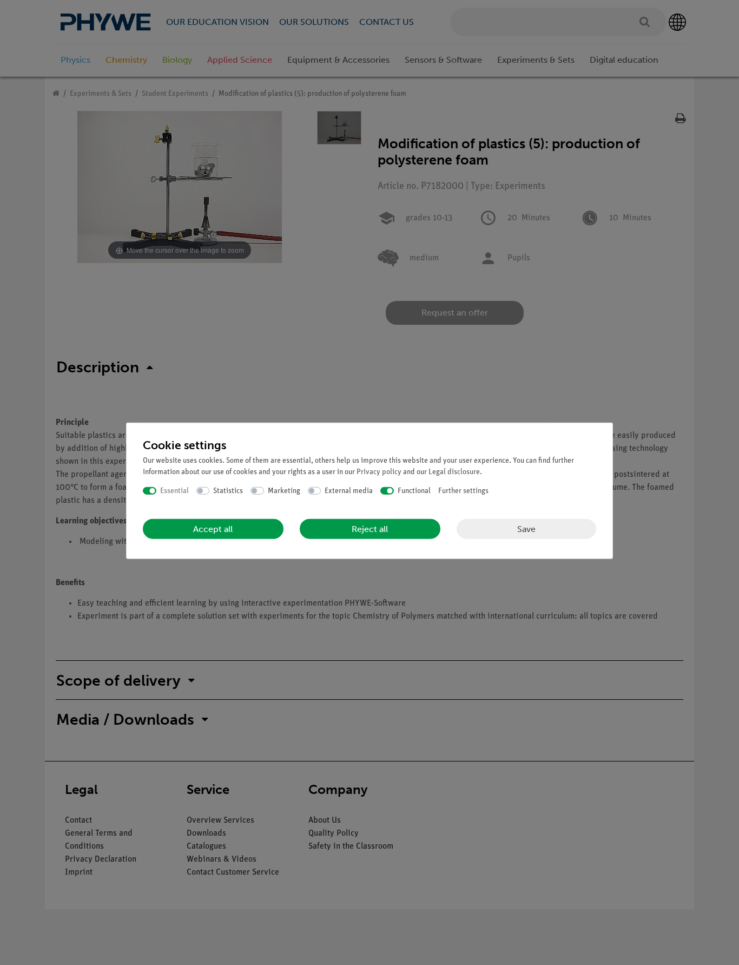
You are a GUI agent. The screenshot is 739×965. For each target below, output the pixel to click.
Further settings (463, 491)
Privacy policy (379, 472)
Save (526, 528)
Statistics (228, 491)
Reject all (370, 529)
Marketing (284, 491)
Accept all (213, 529)
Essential (174, 491)
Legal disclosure (454, 472)
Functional (414, 491)
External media (349, 491)
